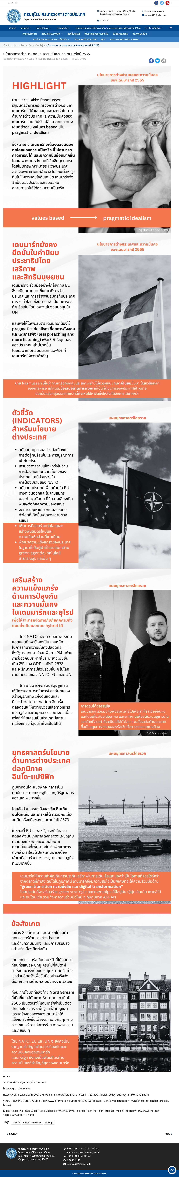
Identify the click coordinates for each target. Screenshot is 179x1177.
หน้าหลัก (6, 45)
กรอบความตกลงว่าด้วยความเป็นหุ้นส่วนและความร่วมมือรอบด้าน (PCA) (108, 28)
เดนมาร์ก (16, 1122)
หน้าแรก (12, 28)
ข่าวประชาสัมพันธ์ (153, 28)
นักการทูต (49, 1122)
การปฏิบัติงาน (42, 28)
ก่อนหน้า (13, 1133)
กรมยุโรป (24, 28)
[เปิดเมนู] (171, 28)
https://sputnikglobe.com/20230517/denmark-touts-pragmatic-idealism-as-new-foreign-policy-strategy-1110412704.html (76, 1094)
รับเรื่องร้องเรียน (120, 33)
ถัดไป (167, 1133)
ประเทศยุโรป (62, 28)
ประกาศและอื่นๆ (139, 33)
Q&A (103, 39)
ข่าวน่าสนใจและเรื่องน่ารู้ (31, 45)
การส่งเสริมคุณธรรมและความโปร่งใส (50, 39)
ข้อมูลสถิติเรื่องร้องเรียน (86, 39)
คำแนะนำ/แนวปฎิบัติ (50, 33)
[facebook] (156, 4)
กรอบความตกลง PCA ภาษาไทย (124, 39)
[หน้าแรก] (13, 16)
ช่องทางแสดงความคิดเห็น (96, 33)
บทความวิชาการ (29, 33)
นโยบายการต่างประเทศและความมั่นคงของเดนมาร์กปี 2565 (72, 45)
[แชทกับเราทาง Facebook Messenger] (172, 1169)
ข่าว (15, 45)
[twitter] (162, 4)
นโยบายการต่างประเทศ (32, 1122)
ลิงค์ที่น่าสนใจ (73, 33)
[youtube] (167, 4)
